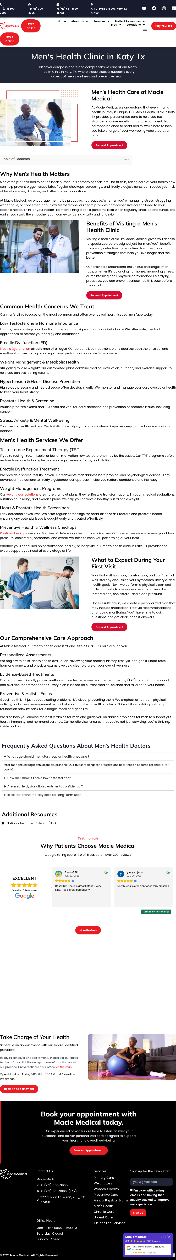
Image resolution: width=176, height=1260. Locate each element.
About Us (77, 21)
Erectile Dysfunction (15, 349)
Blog (114, 24)
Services (100, 21)
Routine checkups (13, 533)
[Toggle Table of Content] (124, 159)
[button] (145, 29)
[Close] (169, 1237)
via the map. (64, 1067)
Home (62, 21)
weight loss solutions (22, 494)
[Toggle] (163, 1237)
